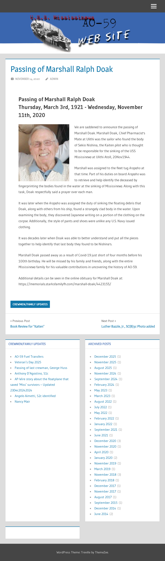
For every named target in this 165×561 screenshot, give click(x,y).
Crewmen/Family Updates (30, 304)
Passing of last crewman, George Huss (41, 368)
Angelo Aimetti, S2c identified (35, 396)
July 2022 (100, 407)
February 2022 (104, 418)
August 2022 (103, 401)
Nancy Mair (22, 401)
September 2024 (106, 379)
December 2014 (105, 508)
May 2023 (100, 390)
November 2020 (105, 446)
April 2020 (101, 452)
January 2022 (103, 424)
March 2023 (102, 396)
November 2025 (105, 362)
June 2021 (101, 435)
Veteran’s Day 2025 (28, 362)
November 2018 (105, 474)
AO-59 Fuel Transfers (29, 356)
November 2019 (105, 463)
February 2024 (104, 385)
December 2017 (105, 486)
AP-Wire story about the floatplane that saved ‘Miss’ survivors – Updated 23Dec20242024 (39, 384)
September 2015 (106, 503)
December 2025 (105, 356)
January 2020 (103, 458)
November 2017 (105, 491)
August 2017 (103, 497)
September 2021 (105, 430)
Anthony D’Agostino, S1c (31, 373)
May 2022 (100, 413)
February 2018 (104, 480)
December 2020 (105, 441)
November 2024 (105, 373)
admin (54, 79)
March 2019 (102, 469)
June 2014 (101, 514)
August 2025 (103, 368)
